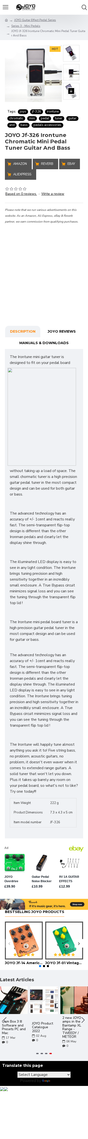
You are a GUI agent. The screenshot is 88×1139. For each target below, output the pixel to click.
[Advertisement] (44, 268)
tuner (58, 118)
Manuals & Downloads (44, 343)
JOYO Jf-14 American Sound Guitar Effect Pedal (24, 963)
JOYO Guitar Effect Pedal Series (35, 20)
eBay (71, 164)
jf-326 (36, 111)
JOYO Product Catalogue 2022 (42, 1027)
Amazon (20, 164)
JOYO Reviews (62, 331)
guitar (72, 118)
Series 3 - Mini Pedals (25, 26)
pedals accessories (47, 125)
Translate (59, 1080)
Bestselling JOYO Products (34, 912)
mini (32, 118)
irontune (53, 111)
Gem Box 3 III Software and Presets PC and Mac (14, 1027)
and (12, 125)
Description (22, 331)
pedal (45, 118)
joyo (23, 111)
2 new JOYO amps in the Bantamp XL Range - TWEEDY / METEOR (71, 1027)
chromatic (16, 118)
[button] (71, 40)
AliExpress (22, 174)
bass (24, 125)
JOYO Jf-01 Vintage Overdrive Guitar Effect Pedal (64, 963)
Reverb (47, 164)
